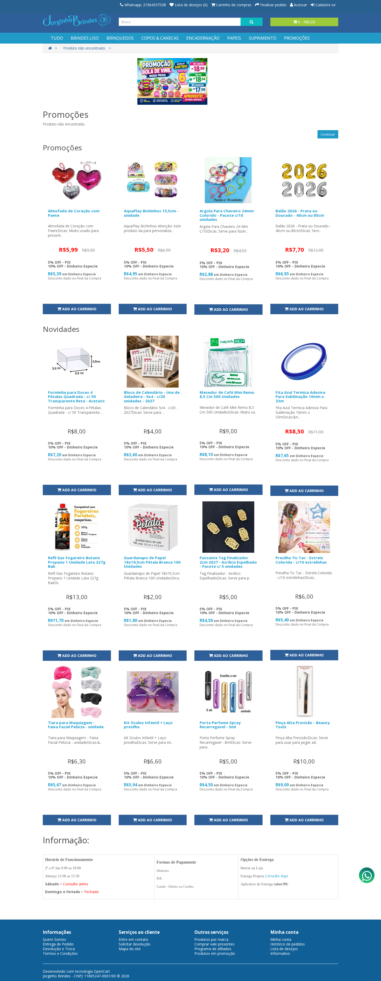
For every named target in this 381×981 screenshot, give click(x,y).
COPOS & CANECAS (160, 38)
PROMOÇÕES (297, 38)
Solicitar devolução (134, 944)
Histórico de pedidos (287, 944)
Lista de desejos (284, 948)
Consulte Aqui (276, 875)
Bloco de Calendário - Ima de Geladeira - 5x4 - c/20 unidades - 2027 (152, 396)
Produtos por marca (211, 939)
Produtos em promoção (214, 953)
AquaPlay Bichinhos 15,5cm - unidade (151, 213)
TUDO (57, 38)
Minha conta (280, 939)
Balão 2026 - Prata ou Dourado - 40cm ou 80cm (300, 213)
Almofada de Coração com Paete (74, 213)
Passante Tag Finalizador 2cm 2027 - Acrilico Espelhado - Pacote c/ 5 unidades (228, 562)
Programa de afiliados (212, 948)
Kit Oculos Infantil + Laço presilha (148, 725)
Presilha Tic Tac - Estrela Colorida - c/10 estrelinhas (301, 560)
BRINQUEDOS (120, 38)
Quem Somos (54, 939)
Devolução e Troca (59, 948)
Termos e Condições (60, 953)
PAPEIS (234, 38)
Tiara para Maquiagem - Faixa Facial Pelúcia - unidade (76, 725)
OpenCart (102, 971)
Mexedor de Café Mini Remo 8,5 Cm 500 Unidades (227, 394)
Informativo (280, 953)
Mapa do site (130, 948)
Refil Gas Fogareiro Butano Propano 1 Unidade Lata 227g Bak (76, 562)
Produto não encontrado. (84, 48)
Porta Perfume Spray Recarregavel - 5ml (220, 725)
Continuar (328, 134)
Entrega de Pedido (58, 944)
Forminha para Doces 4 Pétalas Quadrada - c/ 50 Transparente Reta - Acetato (76, 396)
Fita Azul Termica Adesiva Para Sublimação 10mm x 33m (300, 396)
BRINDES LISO (85, 38)
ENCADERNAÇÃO (203, 38)
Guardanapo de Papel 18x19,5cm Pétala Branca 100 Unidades (152, 562)
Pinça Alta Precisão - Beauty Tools (303, 725)
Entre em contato (133, 939)
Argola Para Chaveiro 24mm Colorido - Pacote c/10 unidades (227, 215)
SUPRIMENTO (262, 38)
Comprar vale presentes (214, 944)
